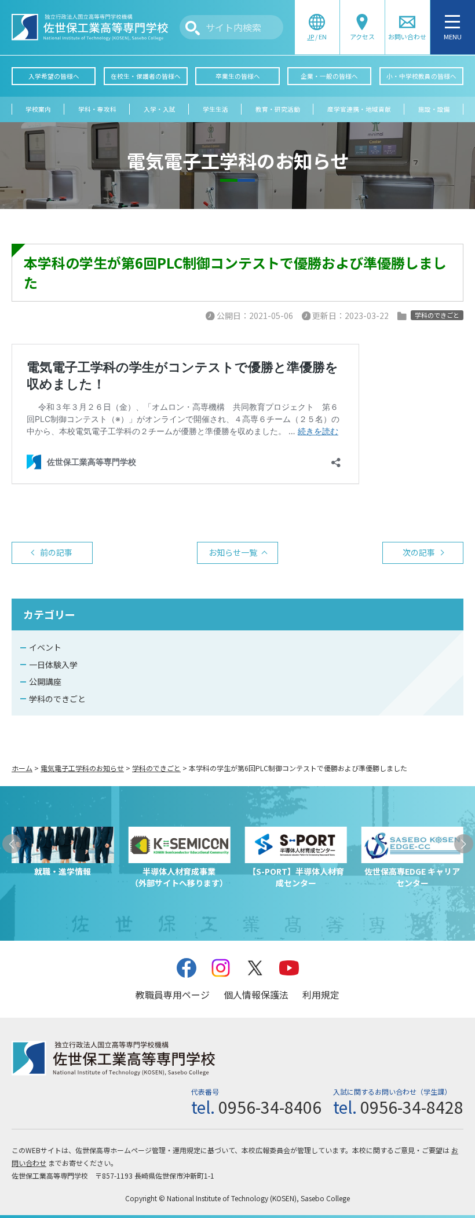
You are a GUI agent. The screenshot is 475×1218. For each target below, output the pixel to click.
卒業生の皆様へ (237, 76)
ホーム (22, 768)
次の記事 (419, 552)
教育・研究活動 (277, 109)
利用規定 (320, 994)
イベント (45, 647)
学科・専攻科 (97, 109)
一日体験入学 (53, 664)
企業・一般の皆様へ (329, 76)
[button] (11, 843)
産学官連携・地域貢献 (359, 109)
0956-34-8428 (411, 1106)
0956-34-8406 (269, 1106)
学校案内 (38, 109)
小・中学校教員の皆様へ (421, 76)
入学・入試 (160, 109)
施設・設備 (434, 109)
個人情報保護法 (256, 994)
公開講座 (45, 681)
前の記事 (56, 552)
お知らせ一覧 (233, 552)
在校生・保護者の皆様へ (146, 76)
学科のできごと (57, 699)
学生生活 (215, 109)
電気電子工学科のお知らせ (82, 768)
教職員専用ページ (173, 994)
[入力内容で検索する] (193, 28)
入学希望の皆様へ (53, 76)
